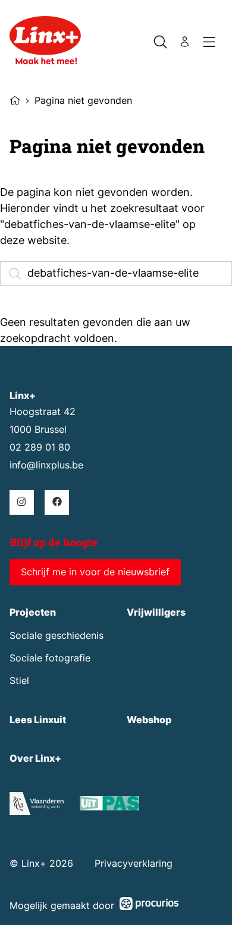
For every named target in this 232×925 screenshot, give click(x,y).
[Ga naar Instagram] (22, 502)
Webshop (149, 720)
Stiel (19, 680)
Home (15, 99)
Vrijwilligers (156, 612)
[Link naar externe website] (109, 805)
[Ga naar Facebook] (57, 502)
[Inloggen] (185, 41)
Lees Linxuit (38, 720)
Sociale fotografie (50, 658)
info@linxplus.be (46, 465)
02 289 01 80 (40, 447)
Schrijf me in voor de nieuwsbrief (95, 572)
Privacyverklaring (134, 863)
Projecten (33, 612)
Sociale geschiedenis (57, 635)
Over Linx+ (35, 758)
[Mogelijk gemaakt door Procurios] (149, 905)
